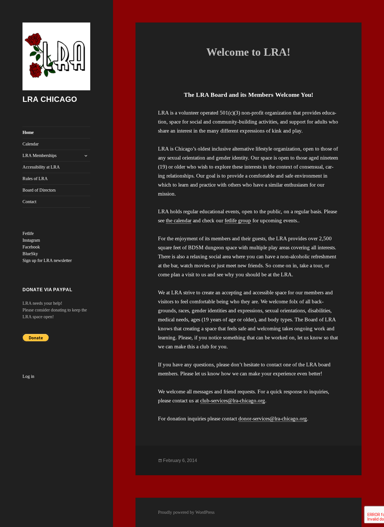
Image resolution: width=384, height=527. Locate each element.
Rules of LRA (35, 178)
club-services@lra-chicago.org (232, 400)
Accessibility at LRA (41, 167)
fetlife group (238, 220)
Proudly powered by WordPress (186, 512)
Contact (29, 201)
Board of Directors (39, 190)
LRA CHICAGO (49, 99)
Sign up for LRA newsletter (47, 260)
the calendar (178, 220)
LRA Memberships (39, 155)
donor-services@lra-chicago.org (272, 418)
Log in (28, 376)
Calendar (30, 144)
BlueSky (30, 253)
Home (28, 132)
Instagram (31, 240)
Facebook (31, 247)
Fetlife (28, 233)
